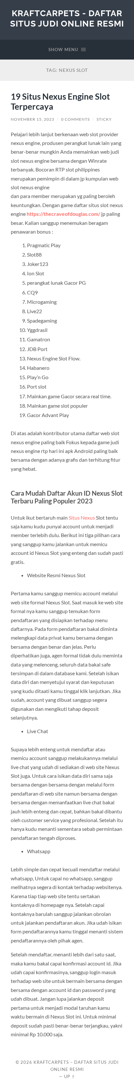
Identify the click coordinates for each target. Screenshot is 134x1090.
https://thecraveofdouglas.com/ (63, 214)
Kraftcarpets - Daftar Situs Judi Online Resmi (67, 18)
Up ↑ (69, 1076)
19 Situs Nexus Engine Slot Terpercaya (60, 101)
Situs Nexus (82, 517)
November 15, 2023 (32, 119)
